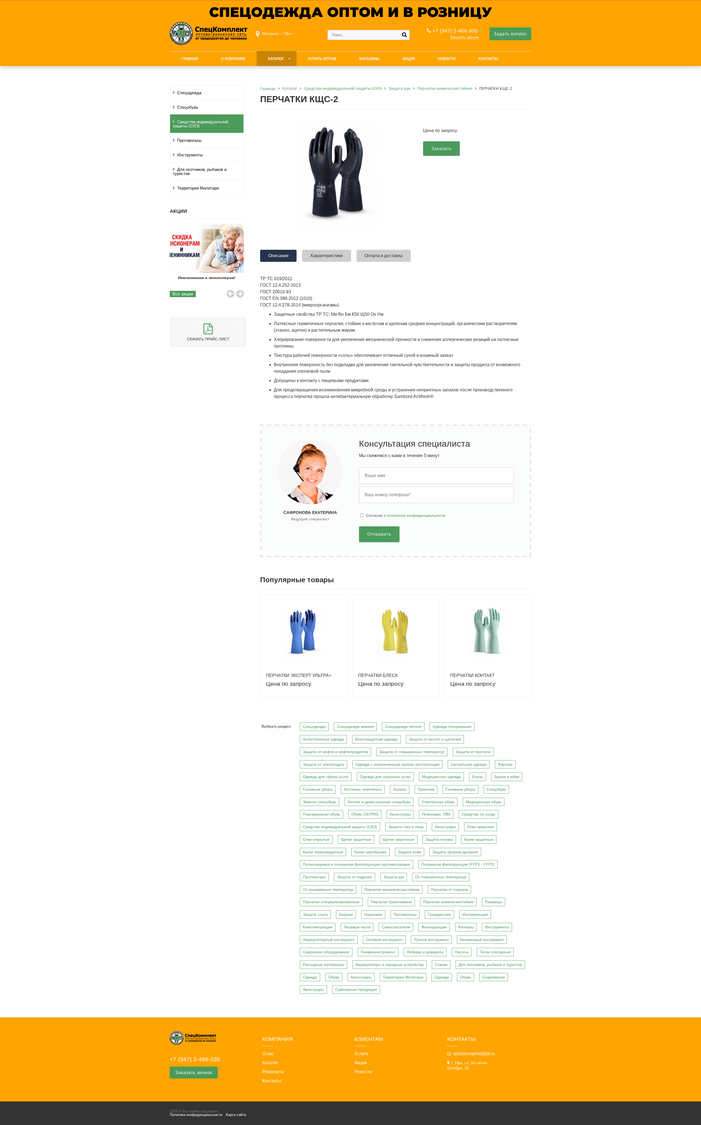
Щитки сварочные (398, 839)
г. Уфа (286, 33)
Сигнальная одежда (469, 764)
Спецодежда (189, 93)
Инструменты (190, 155)
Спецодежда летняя (403, 726)
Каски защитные (478, 839)
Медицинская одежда (441, 776)
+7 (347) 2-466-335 (455, 31)
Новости (446, 59)
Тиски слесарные (495, 952)
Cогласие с (406, 515)
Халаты (399, 789)
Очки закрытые (480, 827)
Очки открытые (316, 839)
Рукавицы (493, 902)
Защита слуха (315, 914)
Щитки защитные (356, 839)
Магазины (369, 59)
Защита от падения (354, 877)
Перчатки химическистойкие (448, 902)
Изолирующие (475, 914)
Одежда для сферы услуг (326, 776)
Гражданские (439, 914)
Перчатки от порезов (449, 889)
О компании (233, 59)
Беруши (346, 914)
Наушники (373, 914)
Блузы (477, 776)
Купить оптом (322, 59)
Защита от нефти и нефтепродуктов (335, 752)
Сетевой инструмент (384, 939)
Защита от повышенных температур (411, 752)
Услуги (361, 1054)
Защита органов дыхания (455, 852)
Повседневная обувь (321, 814)
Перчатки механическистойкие (392, 889)
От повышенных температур (440, 877)
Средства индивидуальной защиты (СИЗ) (200, 124)
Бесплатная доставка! (206, 277)
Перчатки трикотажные (391, 902)
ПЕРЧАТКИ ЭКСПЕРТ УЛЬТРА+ (298, 675)
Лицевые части (357, 927)
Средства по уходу (478, 814)
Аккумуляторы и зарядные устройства (389, 964)
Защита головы (439, 839)
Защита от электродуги (323, 764)
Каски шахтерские (370, 852)
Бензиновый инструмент (482, 939)
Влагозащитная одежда (376, 739)
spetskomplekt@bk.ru (474, 1053)
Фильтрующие (434, 927)
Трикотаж (426, 789)
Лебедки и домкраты (425, 952)
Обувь (333, 977)
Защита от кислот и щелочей (435, 739)
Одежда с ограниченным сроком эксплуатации (397, 764)
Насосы (462, 952)
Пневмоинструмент (378, 952)
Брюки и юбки (506, 776)
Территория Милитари (198, 188)
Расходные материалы (323, 964)
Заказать (441, 148)
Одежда (310, 977)
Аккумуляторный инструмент (329, 939)
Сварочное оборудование (326, 952)
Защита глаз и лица (406, 827)
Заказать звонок (464, 37)
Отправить (379, 534)
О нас (268, 1054)
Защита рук (393, 877)
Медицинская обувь (483, 802)
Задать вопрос (510, 33)
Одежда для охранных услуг (385, 776)
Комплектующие (317, 927)
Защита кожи (409, 852)
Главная (189, 59)
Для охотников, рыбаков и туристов (199, 171)
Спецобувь (187, 107)
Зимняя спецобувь (319, 802)
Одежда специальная (452, 726)
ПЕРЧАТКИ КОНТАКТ (472, 675)
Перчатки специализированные (331, 902)
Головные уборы (318, 789)
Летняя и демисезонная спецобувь (378, 802)
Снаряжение (493, 977)
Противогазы (189, 140)
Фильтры (466, 927)
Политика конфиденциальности (196, 1115)
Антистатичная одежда (323, 739)
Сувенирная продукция (356, 989)
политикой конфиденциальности (416, 515)
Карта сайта (236, 1115)
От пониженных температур (328, 889)
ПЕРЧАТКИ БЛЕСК (378, 675)
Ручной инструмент (431, 939)
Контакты (488, 59)
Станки (441, 964)
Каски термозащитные (323, 852)
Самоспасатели (396, 927)
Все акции (183, 294)
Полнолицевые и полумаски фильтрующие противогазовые (356, 864)
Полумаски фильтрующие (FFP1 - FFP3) (458, 864)
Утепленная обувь (438, 802)
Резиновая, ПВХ (436, 814)
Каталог (276, 59)
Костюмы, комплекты (363, 789)
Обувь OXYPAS (364, 814)
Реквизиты (273, 1072)
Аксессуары (400, 814)
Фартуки (505, 764)
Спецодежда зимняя (355, 726)
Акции (409, 59)
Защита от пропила (473, 752)
